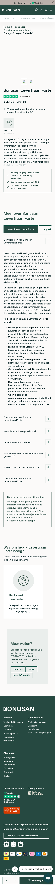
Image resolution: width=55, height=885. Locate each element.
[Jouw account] (41, 10)
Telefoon (18, 669)
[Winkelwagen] (46, 10)
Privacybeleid (10, 757)
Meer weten (28, 18)
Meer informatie (21, 675)
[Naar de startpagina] (11, 9)
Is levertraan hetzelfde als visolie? (22, 467)
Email (31, 669)
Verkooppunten (11, 733)
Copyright (8, 772)
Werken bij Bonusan (37, 722)
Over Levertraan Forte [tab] (21, 229)
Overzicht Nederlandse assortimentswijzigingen (39, 729)
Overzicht (10, 18)
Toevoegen (38, 880)
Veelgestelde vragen (13, 722)
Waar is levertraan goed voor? (20, 431)
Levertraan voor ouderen (17, 442)
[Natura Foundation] (38, 793)
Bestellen (8, 725)
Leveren (7, 729)
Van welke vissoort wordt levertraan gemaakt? (23, 455)
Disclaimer (8, 768)
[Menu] (51, 9)
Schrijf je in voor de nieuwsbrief (22, 835)
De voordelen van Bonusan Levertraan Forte (18, 241)
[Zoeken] (36, 9)
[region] (27, 63)
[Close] (52, 2)
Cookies (7, 776)
